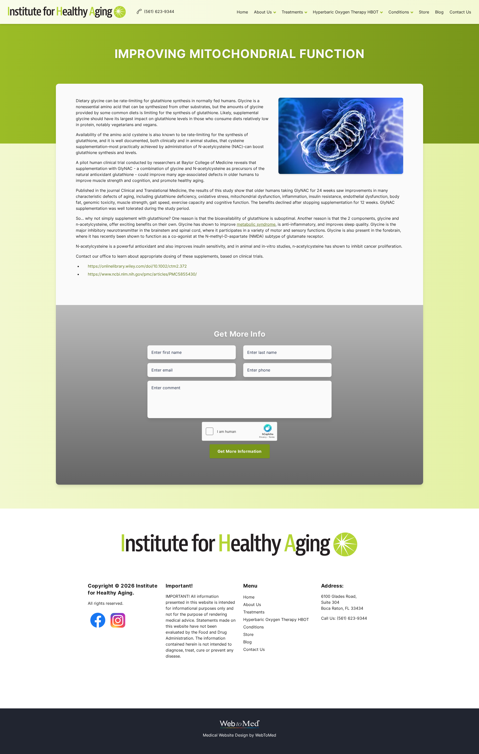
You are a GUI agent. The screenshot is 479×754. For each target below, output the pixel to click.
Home (242, 11)
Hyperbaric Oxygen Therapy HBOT (345, 11)
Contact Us (460, 11)
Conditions (398, 11)
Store (424, 11)
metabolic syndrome (256, 224)
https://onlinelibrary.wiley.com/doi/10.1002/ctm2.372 (137, 266)
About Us (263, 11)
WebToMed (265, 735)
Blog (439, 11)
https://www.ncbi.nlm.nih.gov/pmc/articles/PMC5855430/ (142, 274)
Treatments (292, 11)
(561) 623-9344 (352, 618)
